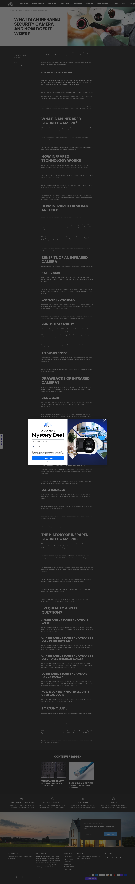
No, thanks (48, 462)
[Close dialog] (104, 420)
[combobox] (35, 447)
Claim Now (48, 458)
